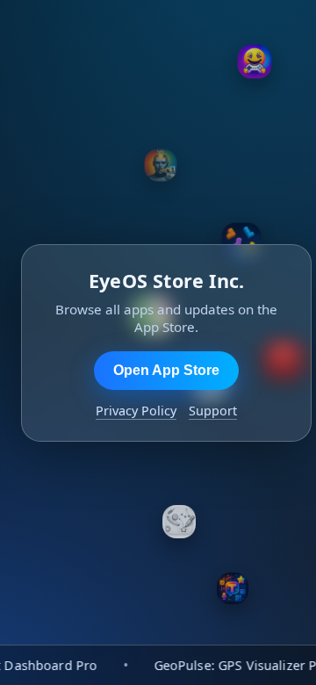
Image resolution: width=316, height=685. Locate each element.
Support (213, 410)
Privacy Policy (136, 410)
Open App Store (166, 370)
